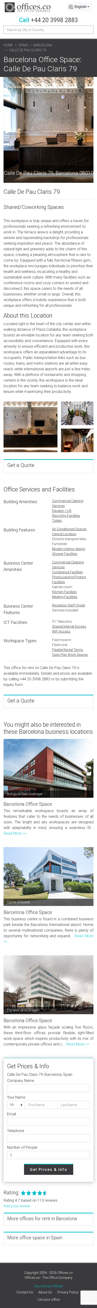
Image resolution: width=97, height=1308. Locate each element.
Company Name (20, 1080)
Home (8, 45)
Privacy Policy (67, 1292)
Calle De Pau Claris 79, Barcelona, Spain (39, 1074)
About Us (45, 1292)
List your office (49, 1299)
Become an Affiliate (48, 1286)
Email (11, 1114)
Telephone (15, 1131)
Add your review (17, 1206)
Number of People (22, 1147)
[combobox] (79, 6)
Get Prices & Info (48, 1169)
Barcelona (42, 45)
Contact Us (24, 1292)
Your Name (16, 1097)
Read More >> (15, 833)
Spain (23, 45)
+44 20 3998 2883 (54, 20)
